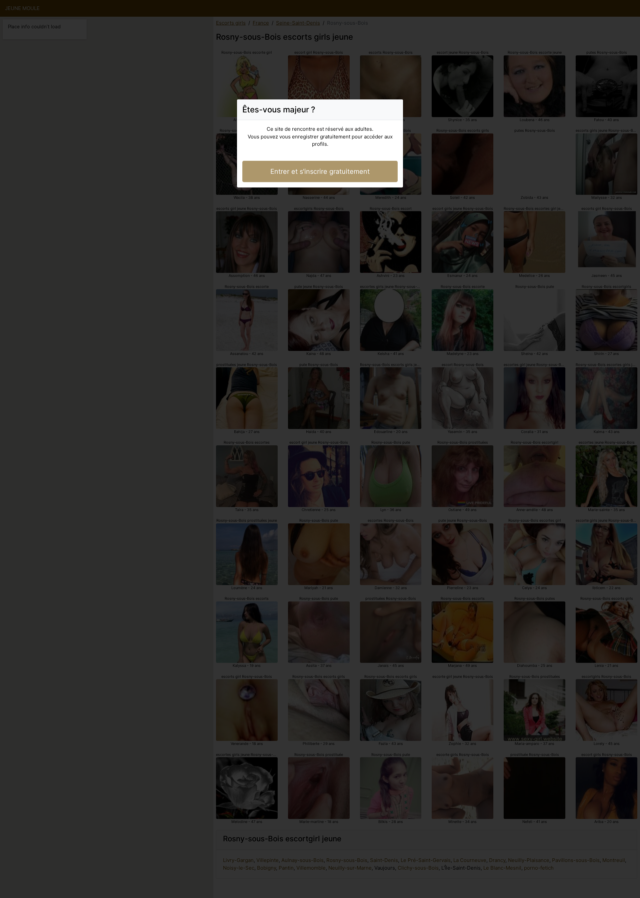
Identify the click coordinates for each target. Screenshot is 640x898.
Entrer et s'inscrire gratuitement (320, 171)
